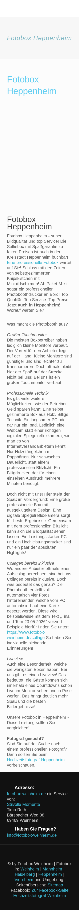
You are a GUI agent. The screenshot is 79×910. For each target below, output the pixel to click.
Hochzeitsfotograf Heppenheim (36, 759)
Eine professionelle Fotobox (33, 262)
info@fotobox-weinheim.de (32, 835)
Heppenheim (50, 874)
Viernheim (24, 879)
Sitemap (55, 885)
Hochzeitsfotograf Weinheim (39, 895)
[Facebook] (39, 903)
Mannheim (52, 869)
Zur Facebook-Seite (50, 890)
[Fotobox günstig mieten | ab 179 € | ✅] (39, 8)
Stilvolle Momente (23, 804)
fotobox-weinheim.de (26, 793)
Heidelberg (25, 874)
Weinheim (29, 869)
